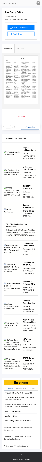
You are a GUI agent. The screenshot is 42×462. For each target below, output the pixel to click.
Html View (8, 48)
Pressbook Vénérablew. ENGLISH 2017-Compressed (18, 428)
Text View (21, 48)
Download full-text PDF (20, 28)
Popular (32, 388)
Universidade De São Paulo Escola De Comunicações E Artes (17, 438)
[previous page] (3, 127)
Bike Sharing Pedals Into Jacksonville (16, 225)
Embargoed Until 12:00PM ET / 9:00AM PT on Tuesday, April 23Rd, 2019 (29, 244)
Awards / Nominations (28, 206)
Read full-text (17, 34)
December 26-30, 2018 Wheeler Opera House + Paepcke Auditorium (29, 263)
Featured (10, 388)
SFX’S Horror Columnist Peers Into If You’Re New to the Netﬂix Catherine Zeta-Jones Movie (29, 359)
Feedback (28, 459)
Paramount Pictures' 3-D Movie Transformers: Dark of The (29, 282)
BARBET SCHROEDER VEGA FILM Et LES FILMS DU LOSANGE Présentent (29, 187)
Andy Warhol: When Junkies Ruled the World (29, 321)
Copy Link (31, 127)
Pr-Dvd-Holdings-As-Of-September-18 (29, 149)
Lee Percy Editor (11, 416)
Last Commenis (21, 388)
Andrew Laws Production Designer (16, 446)
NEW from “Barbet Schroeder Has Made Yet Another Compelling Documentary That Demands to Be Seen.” (29, 340)
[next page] (14, 127)
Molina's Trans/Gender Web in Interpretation (28, 302)
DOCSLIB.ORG (9, 3)
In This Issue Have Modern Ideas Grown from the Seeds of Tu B (29, 168)
